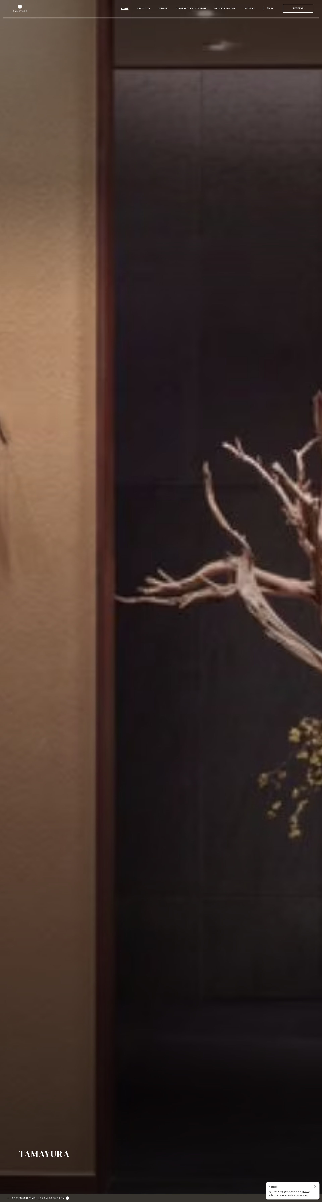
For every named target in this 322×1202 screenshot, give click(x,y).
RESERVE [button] (298, 8)
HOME (124, 8)
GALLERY (249, 8)
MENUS (163, 8)
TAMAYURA (44, 1153)
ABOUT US (143, 8)
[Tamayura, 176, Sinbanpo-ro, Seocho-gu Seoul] (20, 8)
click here (302, 1195)
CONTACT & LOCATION (191, 8)
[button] (38, 1198)
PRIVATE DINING (224, 8)
